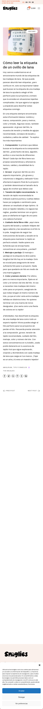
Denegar (21, 697)
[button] (39, 665)
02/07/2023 (32, 31)
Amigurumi (7, 367)
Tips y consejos (20, 367)
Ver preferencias (21, 703)
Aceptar (21, 691)
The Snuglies (9, 371)
